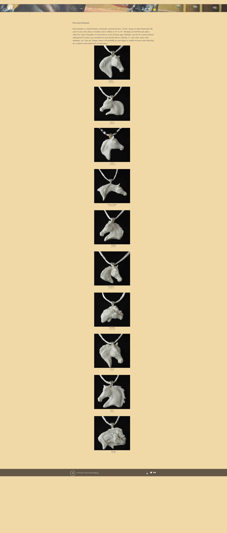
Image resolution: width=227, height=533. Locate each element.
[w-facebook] (143, 10)
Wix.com (96, 472)
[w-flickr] (149, 9)
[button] (154, 9)
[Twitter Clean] (146, 9)
